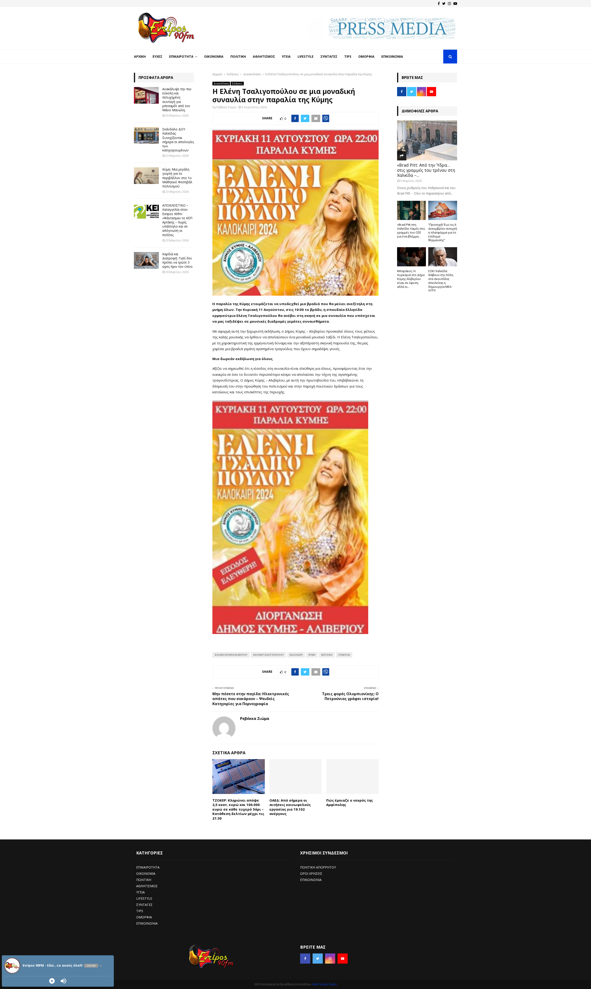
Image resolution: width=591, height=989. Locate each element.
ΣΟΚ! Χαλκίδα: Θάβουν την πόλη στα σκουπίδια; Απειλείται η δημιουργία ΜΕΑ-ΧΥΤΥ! (440, 280)
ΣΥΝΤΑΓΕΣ (144, 904)
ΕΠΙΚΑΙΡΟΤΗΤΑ (148, 867)
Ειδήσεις (237, 83)
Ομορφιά (366, 56)
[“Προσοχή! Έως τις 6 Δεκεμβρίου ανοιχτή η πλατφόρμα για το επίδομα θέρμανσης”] (442, 210)
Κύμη (311, 654)
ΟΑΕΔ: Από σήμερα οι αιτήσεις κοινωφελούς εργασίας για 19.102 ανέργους (290, 807)
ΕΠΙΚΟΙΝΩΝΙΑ (147, 923)
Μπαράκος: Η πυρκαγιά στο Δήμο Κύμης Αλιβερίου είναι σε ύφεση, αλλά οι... (411, 279)
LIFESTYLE (144, 898)
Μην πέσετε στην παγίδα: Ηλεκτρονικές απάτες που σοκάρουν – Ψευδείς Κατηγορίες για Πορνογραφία (250, 698)
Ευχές (157, 56)
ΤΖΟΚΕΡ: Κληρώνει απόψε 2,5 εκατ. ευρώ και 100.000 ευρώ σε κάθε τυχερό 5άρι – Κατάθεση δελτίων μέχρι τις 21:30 (238, 809)
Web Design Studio (324, 984)
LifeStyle (306, 56)
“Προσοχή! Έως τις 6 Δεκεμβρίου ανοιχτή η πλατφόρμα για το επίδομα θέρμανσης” (442, 232)
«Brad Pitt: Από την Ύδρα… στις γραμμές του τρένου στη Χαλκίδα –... (426, 170)
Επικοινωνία (392, 56)
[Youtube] (455, 3)
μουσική (326, 654)
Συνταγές (328, 56)
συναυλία (344, 654)
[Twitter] (444, 3)
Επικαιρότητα (181, 56)
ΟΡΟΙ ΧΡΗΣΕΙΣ (311, 873)
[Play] (51, 980)
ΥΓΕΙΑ (140, 892)
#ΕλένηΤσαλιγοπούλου (268, 654)
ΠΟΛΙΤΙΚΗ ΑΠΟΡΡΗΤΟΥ (318, 867)
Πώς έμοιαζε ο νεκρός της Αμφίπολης (349, 802)
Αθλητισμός (264, 56)
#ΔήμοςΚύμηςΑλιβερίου (231, 654)
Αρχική (140, 56)
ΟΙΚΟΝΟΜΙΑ (145, 873)
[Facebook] (439, 3)
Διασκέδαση (221, 83)
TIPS (139, 911)
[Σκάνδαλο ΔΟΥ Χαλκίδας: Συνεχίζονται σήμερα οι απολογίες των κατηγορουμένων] (146, 135)
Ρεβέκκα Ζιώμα (226, 107)
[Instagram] (449, 3)
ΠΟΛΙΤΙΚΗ (143, 880)
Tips (347, 56)
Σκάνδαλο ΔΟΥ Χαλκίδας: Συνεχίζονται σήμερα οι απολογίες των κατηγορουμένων (178, 139)
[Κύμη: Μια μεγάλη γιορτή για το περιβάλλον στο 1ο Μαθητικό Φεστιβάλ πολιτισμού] (146, 175)
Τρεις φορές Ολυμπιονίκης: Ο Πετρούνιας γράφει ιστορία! (350, 696)
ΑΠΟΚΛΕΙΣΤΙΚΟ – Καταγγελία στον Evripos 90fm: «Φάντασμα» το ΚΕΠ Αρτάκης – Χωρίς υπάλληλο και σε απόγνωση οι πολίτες (177, 220)
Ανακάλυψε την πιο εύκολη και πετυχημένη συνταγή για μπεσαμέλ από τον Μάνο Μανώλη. (176, 99)
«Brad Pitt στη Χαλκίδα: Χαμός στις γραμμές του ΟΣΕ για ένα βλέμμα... (411, 230)
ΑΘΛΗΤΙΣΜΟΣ (147, 886)
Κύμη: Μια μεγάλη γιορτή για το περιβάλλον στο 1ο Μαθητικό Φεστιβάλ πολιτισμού (177, 177)
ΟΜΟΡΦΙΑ (144, 917)
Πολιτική (238, 56)
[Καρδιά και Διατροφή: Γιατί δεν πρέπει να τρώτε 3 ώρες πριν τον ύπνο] (146, 260)
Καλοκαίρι (296, 654)
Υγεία (286, 56)
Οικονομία (213, 56)
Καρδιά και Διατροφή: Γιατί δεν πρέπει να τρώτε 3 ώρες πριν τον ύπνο (177, 260)
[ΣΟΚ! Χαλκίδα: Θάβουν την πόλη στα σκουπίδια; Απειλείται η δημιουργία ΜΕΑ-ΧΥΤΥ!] (442, 256)
